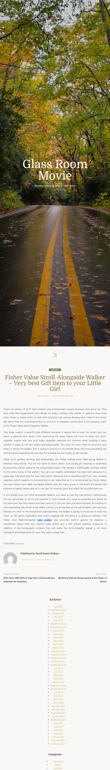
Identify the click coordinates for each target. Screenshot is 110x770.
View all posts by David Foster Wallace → (37, 560)
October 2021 (58, 716)
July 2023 (58, 668)
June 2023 (58, 671)
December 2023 (58, 654)
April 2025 (58, 620)
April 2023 (58, 678)
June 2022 (58, 695)
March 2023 (58, 682)
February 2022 (58, 706)
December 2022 (58, 685)
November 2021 (58, 712)
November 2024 (58, 623)
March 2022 (58, 702)
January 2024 (58, 651)
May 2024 (58, 640)
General (55, 370)
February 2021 (58, 740)
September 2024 (58, 627)
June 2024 (58, 637)
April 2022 (58, 699)
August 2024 (58, 630)
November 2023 (58, 658)
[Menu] (55, 355)
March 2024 (58, 647)
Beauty (58, 764)
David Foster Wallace (63, 396)
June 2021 (58, 726)
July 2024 (58, 634)
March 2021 (58, 737)
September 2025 (58, 610)
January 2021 (58, 743)
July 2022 (58, 692)
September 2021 (58, 719)
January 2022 (58, 709)
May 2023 (58, 675)
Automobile (58, 761)
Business (58, 768)
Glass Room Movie (55, 170)
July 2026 (58, 606)
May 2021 (58, 730)
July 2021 (58, 723)
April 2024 (58, 644)
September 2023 (58, 664)
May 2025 (58, 616)
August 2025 (58, 613)
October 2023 (58, 661)
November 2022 (58, 688)
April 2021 (58, 733)
